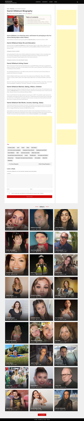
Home (8, 8)
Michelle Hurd (33, 155)
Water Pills (45, 157)
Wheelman (10, 160)
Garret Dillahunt (11, 152)
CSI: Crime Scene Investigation (14, 150)
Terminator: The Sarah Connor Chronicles (24, 157)
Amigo (23, 147)
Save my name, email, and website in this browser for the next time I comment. (27, 193)
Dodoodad (8, 1)
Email (31, 189)
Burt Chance (34, 147)
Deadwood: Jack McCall (41, 150)
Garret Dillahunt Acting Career (33, 20)
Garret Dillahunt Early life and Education (36, 18)
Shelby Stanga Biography (44, 164)
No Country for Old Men (43, 155)
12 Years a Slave (11, 147)
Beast (28, 147)
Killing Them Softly (35, 152)
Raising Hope (10, 157)
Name (8, 189)
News (55, 1)
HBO (18, 152)
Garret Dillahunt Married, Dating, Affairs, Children (38, 21)
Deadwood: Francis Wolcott (28, 150)
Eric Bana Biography (13, 164)
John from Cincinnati (25, 152)
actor (18, 147)
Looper (26, 155)
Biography (44, 1)
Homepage (38, 1)
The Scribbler (37, 157)
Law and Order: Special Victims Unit (15, 155)
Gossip (51, 1)
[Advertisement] (29, 130)
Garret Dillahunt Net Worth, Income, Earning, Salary (38, 23)
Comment (9, 173)
